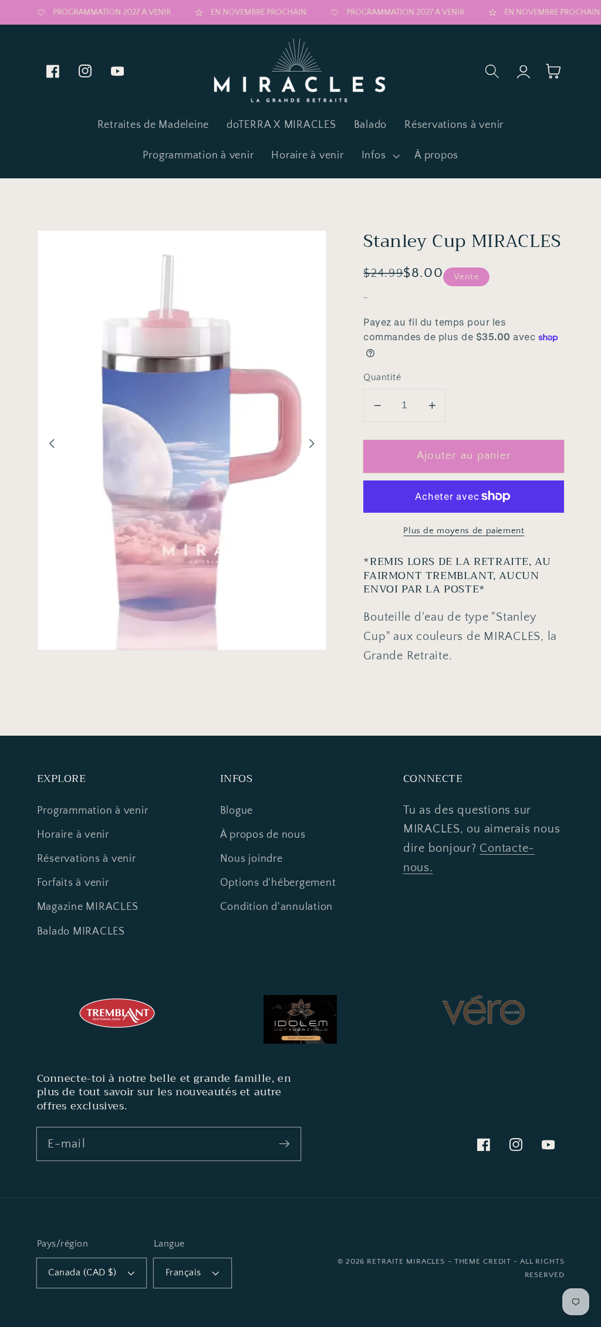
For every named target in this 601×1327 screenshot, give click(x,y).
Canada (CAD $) (82, 1272)
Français (183, 1272)
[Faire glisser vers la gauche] (52, 443)
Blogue (237, 811)
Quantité (382, 377)
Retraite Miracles (406, 1261)
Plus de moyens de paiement (463, 531)
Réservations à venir (86, 859)
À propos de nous (263, 835)
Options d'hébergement (278, 883)
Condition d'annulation (276, 907)
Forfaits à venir (73, 883)
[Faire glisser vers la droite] (311, 443)
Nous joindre (251, 859)
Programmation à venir (92, 811)
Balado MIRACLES (81, 931)
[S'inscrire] (284, 1144)
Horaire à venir (73, 835)
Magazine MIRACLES (88, 907)
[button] (379, 156)
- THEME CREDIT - (484, 1261)
